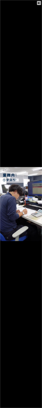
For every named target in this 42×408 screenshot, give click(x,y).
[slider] (18, 406)
